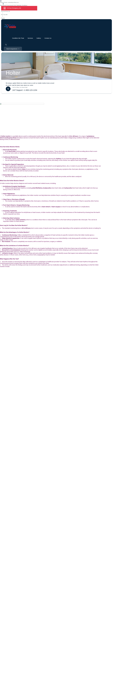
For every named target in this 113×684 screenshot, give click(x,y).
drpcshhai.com (15, 2)
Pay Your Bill (4, 14)
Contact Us (8, 77)
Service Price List (5, 11)
